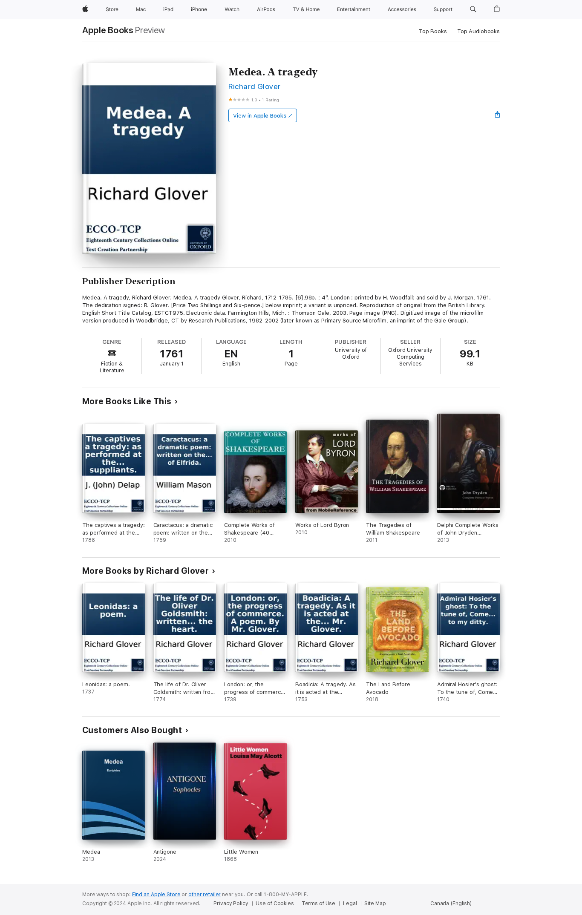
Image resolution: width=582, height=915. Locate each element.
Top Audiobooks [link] (478, 31)
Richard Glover (254, 86)
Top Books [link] (433, 31)
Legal (350, 903)
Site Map (375, 903)
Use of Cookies (275, 903)
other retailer (204, 895)
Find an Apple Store (156, 895)
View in (259, 115)
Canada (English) (451, 903)
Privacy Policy (230, 903)
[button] (473, 9)
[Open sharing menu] (497, 115)
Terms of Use (319, 903)
